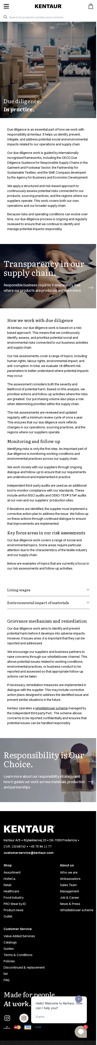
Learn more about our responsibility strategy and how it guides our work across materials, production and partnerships (44, 781)
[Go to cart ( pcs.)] (90, 6)
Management (69, 891)
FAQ (6, 980)
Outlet (8, 916)
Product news (13, 910)
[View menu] (6, 6)
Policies (9, 961)
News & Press (70, 904)
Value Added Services (19, 936)
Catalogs (10, 942)
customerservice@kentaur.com (28, 853)
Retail (7, 885)
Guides (9, 949)
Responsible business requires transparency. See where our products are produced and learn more (42, 288)
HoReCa (9, 879)
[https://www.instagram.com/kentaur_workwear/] (7, 1018)
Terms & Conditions (18, 955)
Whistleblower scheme (76, 910)
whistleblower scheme (51, 708)
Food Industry (13, 898)
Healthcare (11, 891)
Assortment (12, 872)
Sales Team (68, 885)
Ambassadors (70, 879)
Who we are (69, 872)
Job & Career (69, 898)
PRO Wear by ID (15, 904)
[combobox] (50, 17)
